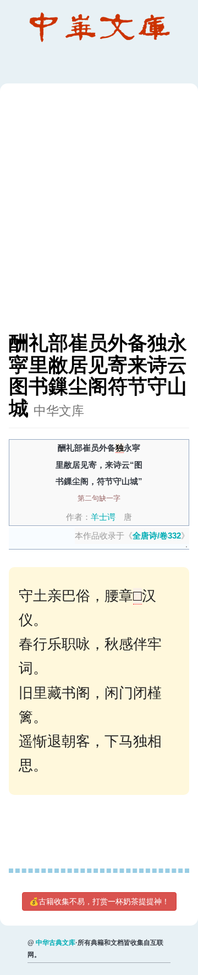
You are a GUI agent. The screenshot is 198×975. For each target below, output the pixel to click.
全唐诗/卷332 (157, 535)
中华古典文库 (55, 942)
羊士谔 (103, 517)
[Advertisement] (99, 213)
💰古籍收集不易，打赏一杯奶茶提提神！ (99, 901)
